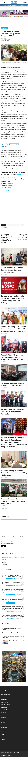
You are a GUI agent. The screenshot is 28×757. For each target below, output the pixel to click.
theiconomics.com (20, 174)
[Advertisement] (14, 207)
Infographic (4, 727)
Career (2, 734)
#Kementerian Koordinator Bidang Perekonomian (13, 557)
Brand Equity (4, 699)
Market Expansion (5, 714)
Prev (3, 508)
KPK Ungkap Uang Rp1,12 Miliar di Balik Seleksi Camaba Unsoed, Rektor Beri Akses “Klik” (13, 591)
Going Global (4, 707)
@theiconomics (9, 185)
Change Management (6, 704)
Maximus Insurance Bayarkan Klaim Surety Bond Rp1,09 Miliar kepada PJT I (13, 501)
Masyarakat (15, 224)
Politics (3, 720)
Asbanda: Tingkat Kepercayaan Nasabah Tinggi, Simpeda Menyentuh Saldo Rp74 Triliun (12, 357)
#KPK (3, 561)
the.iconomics (10, 183)
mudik (21, 224)
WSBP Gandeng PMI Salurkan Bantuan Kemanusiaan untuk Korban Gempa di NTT (12, 270)
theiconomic (5, 189)
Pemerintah (4, 227)
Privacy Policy (14, 753)
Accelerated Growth (10, 578)
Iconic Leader (4, 709)
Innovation (3, 712)
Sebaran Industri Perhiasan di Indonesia (12, 633)
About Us (3, 732)
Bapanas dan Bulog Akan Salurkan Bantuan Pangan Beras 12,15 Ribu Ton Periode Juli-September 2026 (13, 329)
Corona (9, 224)
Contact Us (3, 739)
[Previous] (3, 647)
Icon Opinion (4, 725)
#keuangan (4, 564)
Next (6, 508)
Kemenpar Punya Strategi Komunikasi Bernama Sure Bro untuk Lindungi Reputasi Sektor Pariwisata (13, 5)
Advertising (3, 737)
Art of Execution (4, 28)
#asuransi (4, 559)
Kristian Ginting (7, 39)
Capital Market (4, 702)
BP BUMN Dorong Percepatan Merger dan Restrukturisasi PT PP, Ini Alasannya (14, 473)
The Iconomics (10, 191)
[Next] (5, 647)
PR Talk (3, 722)
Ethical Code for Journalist (6, 755)
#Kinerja (4, 562)
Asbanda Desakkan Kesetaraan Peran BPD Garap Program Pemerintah (12, 411)
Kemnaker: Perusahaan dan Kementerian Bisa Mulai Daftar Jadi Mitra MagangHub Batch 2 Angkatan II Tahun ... (13, 599)
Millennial (3, 717)
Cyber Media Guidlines (5, 753)
